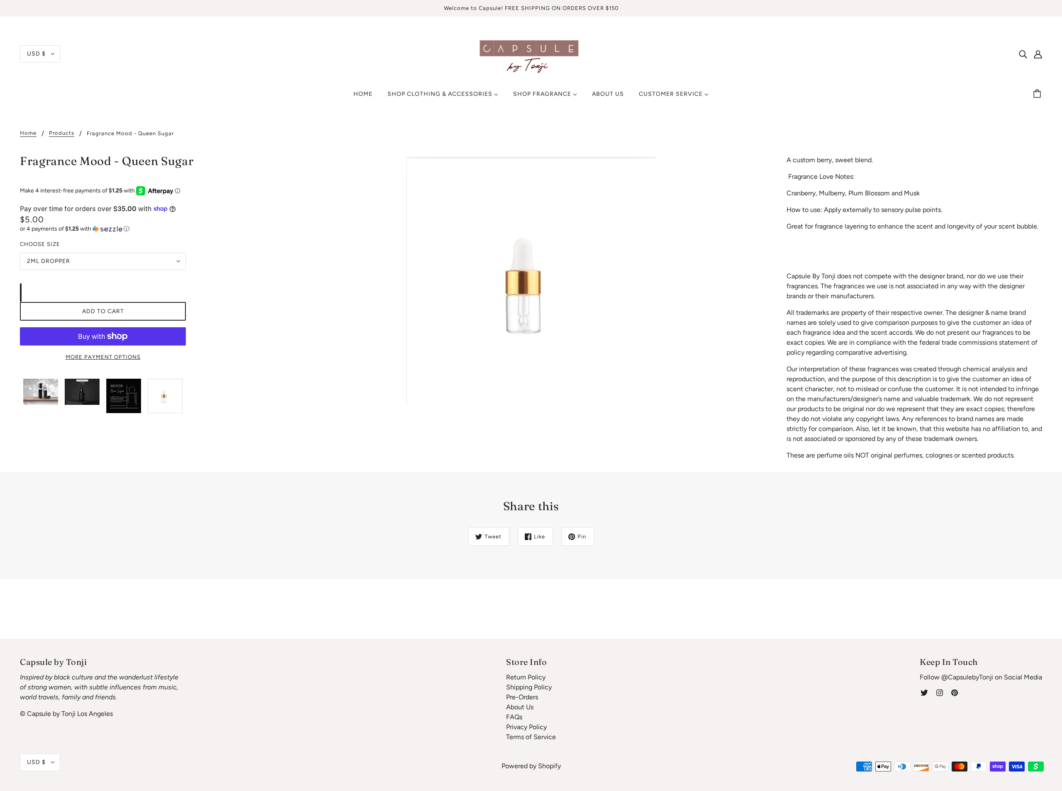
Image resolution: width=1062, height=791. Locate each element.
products (61, 133)
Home (28, 133)
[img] (1023, 54)
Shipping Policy (529, 687)
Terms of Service (531, 737)
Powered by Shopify (531, 766)
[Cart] (1038, 94)
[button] (103, 229)
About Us (519, 707)
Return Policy (526, 677)
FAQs (514, 717)
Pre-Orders (522, 697)
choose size (40, 244)
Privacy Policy (526, 727)
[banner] (531, 53)
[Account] (1037, 54)
